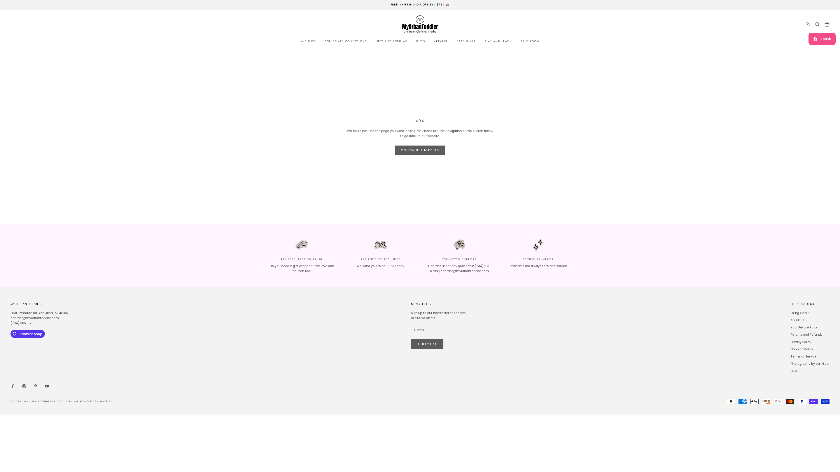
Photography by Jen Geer (810, 363)
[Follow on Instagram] (24, 386)
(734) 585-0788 (22, 323)
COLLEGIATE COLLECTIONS (346, 41)
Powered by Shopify (96, 401)
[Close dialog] (830, 410)
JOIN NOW (786, 455)
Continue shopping (420, 150)
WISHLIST (308, 41)
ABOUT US (798, 320)
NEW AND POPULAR (391, 41)
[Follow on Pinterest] (35, 386)
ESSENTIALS (466, 41)
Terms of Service (804, 356)
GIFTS (420, 41)
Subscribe (427, 344)
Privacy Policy (801, 342)
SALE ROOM (530, 41)
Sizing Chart (800, 313)
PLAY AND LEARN (498, 41)
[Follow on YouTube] (47, 386)
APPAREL (441, 41)
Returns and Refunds (806, 334)
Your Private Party (804, 327)
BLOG (795, 371)
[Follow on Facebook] (12, 386)
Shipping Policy (802, 349)
